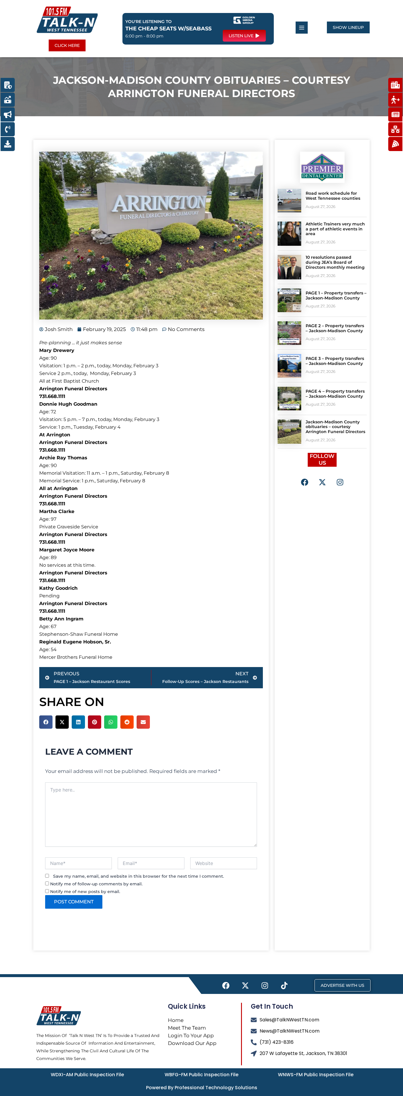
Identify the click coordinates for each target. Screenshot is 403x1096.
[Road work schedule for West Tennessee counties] (289, 200)
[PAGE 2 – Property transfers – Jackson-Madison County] (289, 333)
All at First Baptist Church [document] (69, 381)
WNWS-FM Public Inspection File (315, 1074)
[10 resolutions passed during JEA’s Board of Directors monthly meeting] (289, 267)
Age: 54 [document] (48, 649)
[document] (151, 343)
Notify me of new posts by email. (85, 891)
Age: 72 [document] (47, 412)
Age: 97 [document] (47, 519)
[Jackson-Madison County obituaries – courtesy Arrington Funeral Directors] (289, 432)
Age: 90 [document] (48, 358)
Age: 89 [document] (48, 557)
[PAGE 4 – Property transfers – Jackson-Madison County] (289, 398)
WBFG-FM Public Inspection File (201, 1074)
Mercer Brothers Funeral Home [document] (75, 657)
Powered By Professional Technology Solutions (201, 1087)
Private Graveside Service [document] (68, 527)
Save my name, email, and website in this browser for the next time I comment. (138, 876)
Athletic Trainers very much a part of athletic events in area (335, 229)
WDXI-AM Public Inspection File (87, 1074)
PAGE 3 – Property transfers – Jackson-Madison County (335, 361)
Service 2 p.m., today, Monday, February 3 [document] (87, 373)
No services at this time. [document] (67, 565)
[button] (46, 722)
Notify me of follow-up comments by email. (96, 884)
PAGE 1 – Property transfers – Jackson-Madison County (336, 295)
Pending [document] (49, 596)
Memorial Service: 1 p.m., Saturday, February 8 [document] (92, 481)
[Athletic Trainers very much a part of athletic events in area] (289, 234)
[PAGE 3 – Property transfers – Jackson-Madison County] (289, 366)
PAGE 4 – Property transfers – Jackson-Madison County (335, 394)
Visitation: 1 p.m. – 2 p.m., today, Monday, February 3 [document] (98, 365)
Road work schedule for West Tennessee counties (333, 196)
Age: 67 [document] (47, 626)
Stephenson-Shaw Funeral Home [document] (78, 634)
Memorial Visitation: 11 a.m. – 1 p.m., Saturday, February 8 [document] (104, 473)
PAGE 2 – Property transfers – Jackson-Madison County (335, 328)
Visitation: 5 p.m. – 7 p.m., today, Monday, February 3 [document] (99, 419)
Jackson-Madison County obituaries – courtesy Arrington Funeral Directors (335, 427)
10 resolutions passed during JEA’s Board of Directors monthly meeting (335, 262)
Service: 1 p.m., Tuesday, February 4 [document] (80, 427)
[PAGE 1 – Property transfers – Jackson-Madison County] (289, 300)
